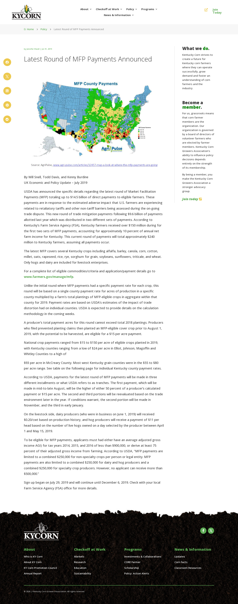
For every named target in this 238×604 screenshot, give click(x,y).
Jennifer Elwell (33, 49)
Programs (147, 9)
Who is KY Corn (33, 556)
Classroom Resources (187, 568)
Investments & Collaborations (142, 556)
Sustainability (82, 573)
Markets (79, 556)
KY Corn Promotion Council (40, 568)
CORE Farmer (132, 562)
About (84, 9)
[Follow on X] (211, 531)
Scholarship (131, 568)
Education (80, 568)
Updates (179, 556)
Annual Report (33, 573)
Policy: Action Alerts (136, 573)
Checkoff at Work (107, 9)
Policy (130, 9)
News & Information (117, 15)
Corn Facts (180, 562)
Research (80, 562)
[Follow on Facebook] (203, 531)
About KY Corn (33, 562)
